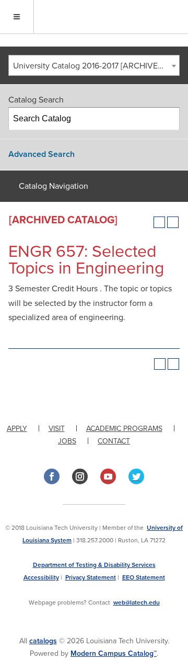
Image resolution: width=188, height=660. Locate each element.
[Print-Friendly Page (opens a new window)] (159, 222)
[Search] (169, 118)
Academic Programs (124, 428)
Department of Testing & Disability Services (94, 564)
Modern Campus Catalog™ (113, 653)
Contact (114, 441)
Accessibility (41, 577)
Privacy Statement (90, 577)
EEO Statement (143, 577)
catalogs (43, 640)
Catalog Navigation (53, 186)
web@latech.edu (136, 602)
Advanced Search (41, 154)
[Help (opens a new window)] (173, 222)
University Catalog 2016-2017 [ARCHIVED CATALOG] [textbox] (96, 66)
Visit (57, 428)
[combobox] (94, 65)
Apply (17, 428)
